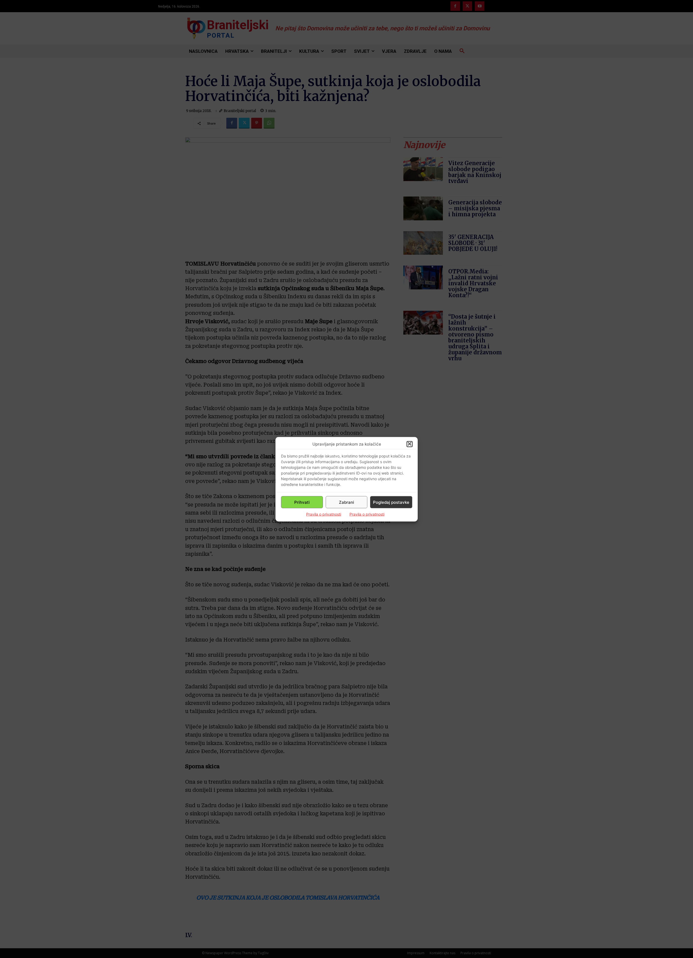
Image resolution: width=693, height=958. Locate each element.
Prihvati (302, 502)
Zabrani (346, 502)
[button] (409, 444)
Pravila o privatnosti (323, 514)
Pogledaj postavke (391, 502)
